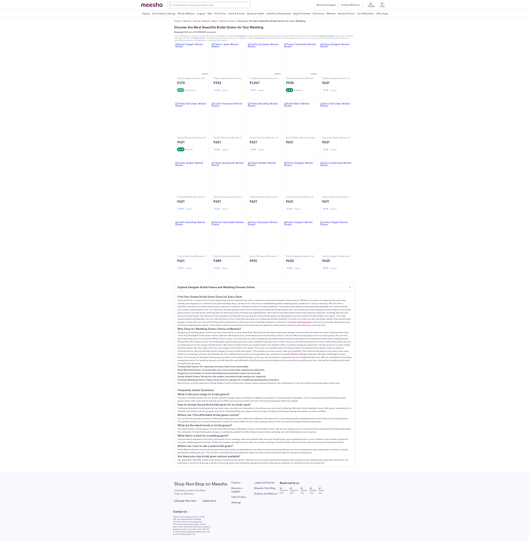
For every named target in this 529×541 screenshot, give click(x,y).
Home (177, 21)
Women (187, 21)
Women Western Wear (205, 21)
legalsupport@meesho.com (198, 532)
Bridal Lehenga (299, 354)
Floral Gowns (217, 383)
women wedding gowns (301, 322)
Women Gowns (227, 21)
